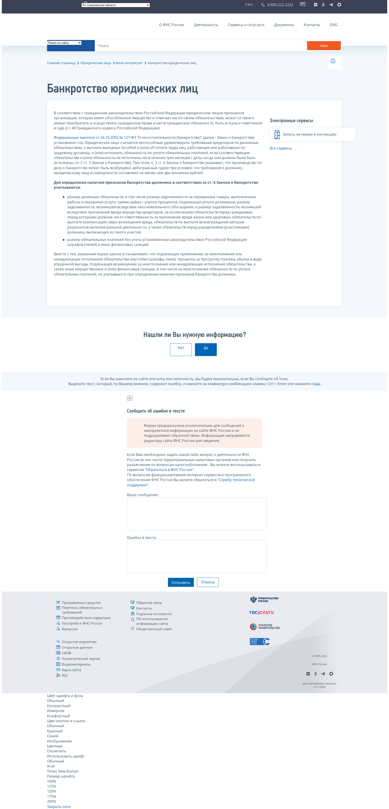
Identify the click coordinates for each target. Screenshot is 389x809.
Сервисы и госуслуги (246, 24)
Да (206, 347)
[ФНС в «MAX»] (338, 4)
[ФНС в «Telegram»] (331, 4)
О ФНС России (171, 24)
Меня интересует (129, 63)
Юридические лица (96, 63)
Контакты (312, 24)
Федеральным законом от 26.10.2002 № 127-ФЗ (95, 137)
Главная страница (61, 63)
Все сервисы (281, 148)
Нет (181, 347)
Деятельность (206, 24)
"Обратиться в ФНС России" (169, 469)
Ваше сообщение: (142, 494)
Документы (284, 24)
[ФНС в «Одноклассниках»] (323, 4)
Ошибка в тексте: (142, 537)
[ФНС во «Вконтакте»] (315, 4)
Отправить (181, 582)
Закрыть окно (59, 806)
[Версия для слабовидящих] (250, 4)
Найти (324, 45)
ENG (333, 24)
